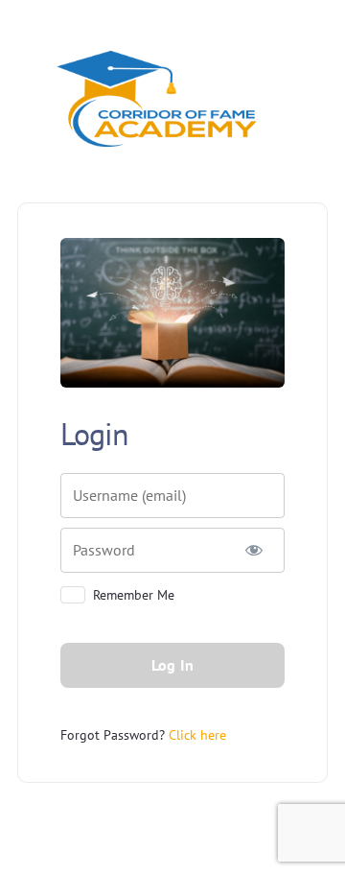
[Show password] (253, 550)
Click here (197, 735)
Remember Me (133, 594)
